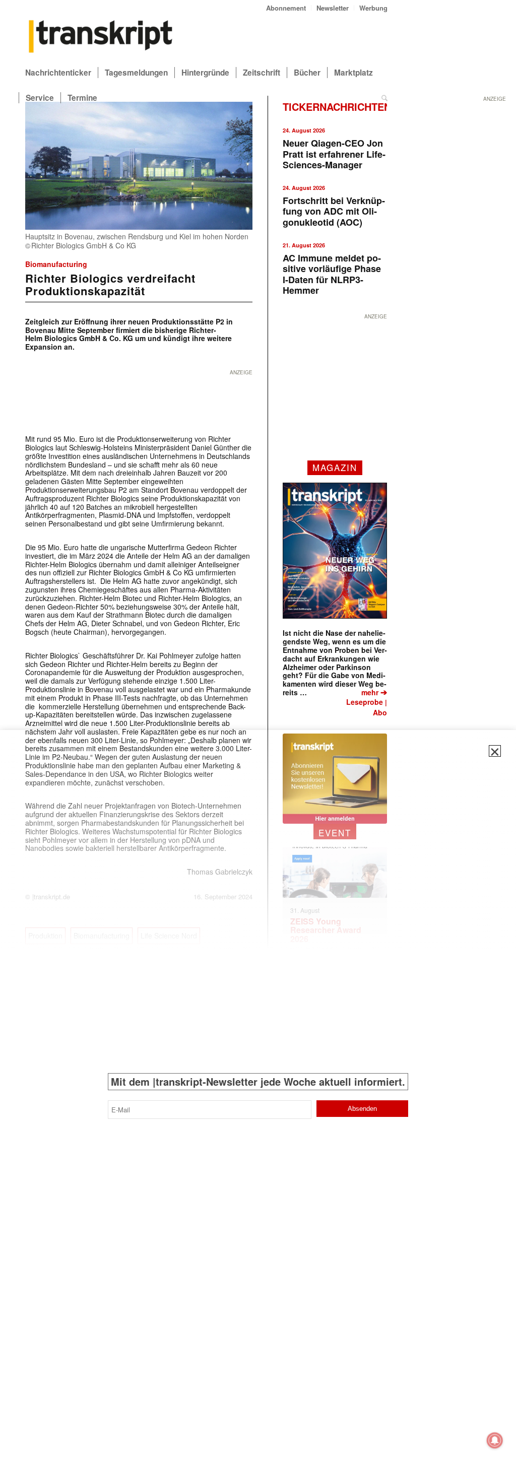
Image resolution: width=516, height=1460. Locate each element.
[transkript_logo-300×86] (100, 37)
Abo (380, 712)
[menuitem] (286, 8)
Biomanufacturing (56, 264)
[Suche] (384, 97)
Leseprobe (364, 702)
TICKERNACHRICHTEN (337, 106)
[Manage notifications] (495, 1440)
